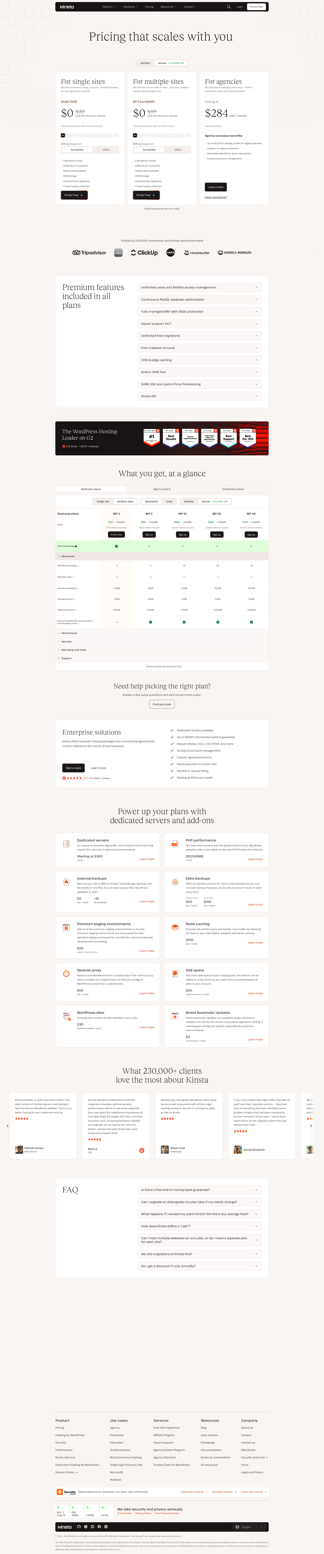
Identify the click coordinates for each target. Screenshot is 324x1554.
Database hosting (222, 1491)
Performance (69, 633)
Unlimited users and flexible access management (178, 287)
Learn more (215, 187)
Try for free (256, 6)
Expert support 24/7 (156, 324)
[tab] (91, 489)
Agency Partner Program (169, 1450)
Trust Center (124, 1513)
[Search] (228, 6)
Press (244, 1465)
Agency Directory (164, 1457)
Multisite (115, 1480)
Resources (68, 556)
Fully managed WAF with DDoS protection (172, 311)
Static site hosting (252, 1491)
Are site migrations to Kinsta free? (166, 1254)
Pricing (59, 1427)
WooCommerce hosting (125, 1457)
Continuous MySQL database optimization (173, 299)
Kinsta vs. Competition (215, 1457)
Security (67, 641)
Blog (203, 1427)
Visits (106, 149)
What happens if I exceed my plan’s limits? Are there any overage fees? (194, 1214)
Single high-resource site (126, 1465)
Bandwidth (77, 149)
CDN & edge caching (156, 360)
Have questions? (216, 197)
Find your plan (162, 704)
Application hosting (192, 1491)
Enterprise (117, 1435)
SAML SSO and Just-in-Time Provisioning (171, 384)
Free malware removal (158, 348)
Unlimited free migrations (160, 336)
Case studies (209, 1435)
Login (240, 6)
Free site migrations (166, 1427)
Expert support (163, 1442)
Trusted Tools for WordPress (171, 1465)
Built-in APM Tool (153, 372)
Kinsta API (148, 396)
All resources (209, 1465)
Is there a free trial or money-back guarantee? (175, 1190)
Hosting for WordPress (70, 1435)
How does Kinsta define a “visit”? (165, 1226)
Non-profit (116, 1472)
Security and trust (253, 1457)
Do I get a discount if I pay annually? (168, 1266)
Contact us (248, 1442)
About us (247, 1427)
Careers (246, 1435)
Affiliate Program (164, 1435)
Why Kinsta (248, 1450)
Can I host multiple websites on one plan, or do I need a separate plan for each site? (194, 1240)
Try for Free (116, 534)
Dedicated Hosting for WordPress (77, 1465)
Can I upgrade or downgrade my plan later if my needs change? (189, 1202)
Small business (120, 1450)
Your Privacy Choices (167, 1513)
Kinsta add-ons (65, 1457)
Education (116, 1442)
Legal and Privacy (252, 1472)
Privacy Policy (143, 1513)
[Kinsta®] (67, 6)
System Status (65, 1472)
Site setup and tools (74, 649)
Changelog (207, 1442)
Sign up (149, 534)
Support (66, 658)
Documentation (211, 1450)
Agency (115, 1427)
